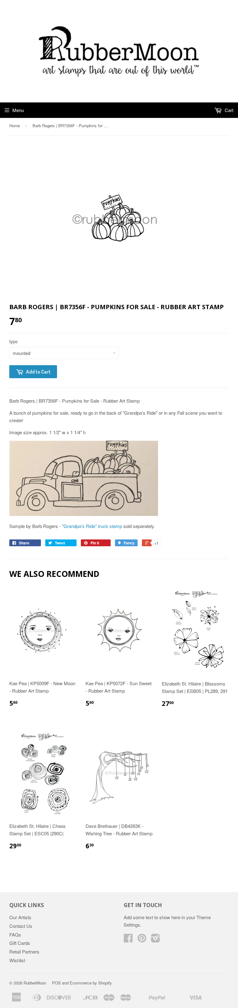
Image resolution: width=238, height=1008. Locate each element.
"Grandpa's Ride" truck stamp (92, 526)
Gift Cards (19, 943)
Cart (228, 110)
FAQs (15, 934)
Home (14, 125)
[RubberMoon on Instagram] (155, 940)
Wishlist (17, 960)
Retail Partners (24, 951)
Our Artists (20, 917)
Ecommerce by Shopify (91, 983)
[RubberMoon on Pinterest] (142, 940)
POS (56, 983)
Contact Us (20, 926)
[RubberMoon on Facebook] (128, 940)
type (13, 341)
